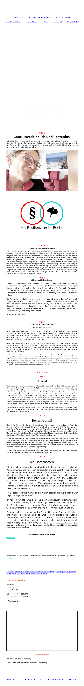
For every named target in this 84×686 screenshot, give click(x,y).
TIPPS (46, 22)
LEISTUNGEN (31, 22)
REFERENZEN (73, 22)
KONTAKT (57, 22)
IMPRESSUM (29, 679)
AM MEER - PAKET (13, 22)
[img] (42, 52)
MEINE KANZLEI (63, 17)
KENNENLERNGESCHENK (40, 17)
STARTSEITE (12, 679)
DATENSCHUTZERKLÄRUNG (51, 679)
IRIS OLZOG (19, 17)
